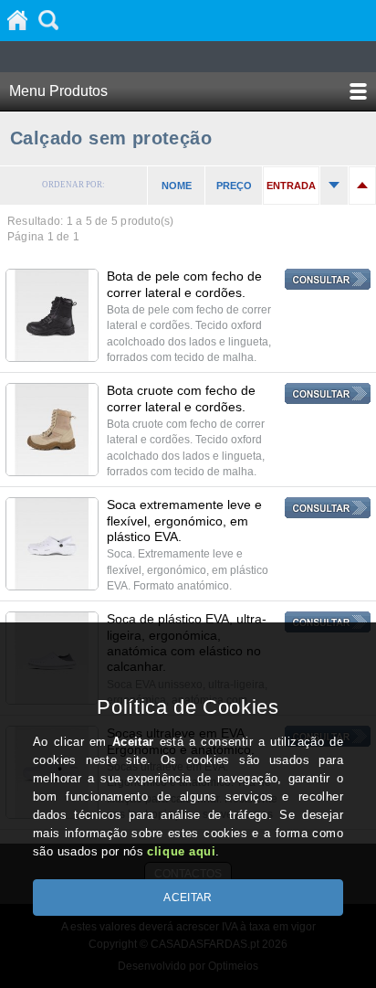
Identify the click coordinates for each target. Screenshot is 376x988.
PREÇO (234, 185)
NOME (177, 185)
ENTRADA (291, 185)
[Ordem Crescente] (334, 185)
